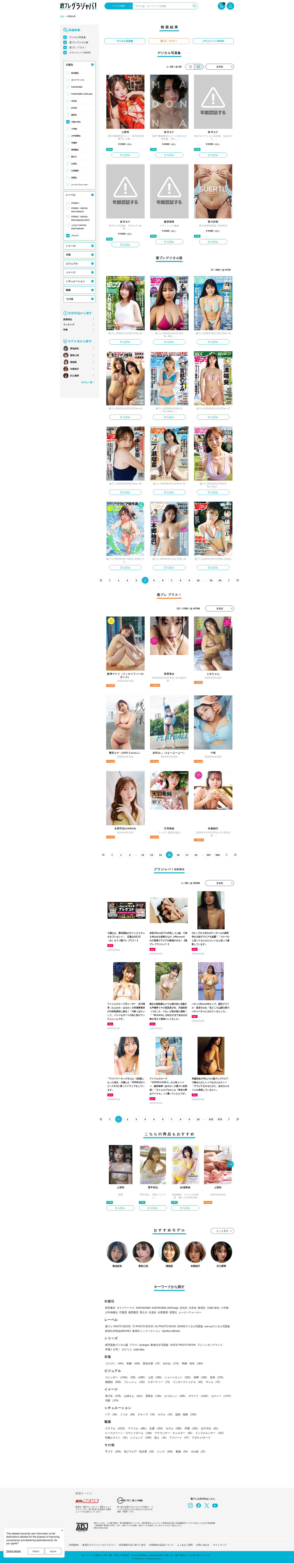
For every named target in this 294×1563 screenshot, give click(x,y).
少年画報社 (76, 136)
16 (178, 855)
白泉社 (74, 164)
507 (209, 855)
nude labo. (139, 1349)
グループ (147, 1414)
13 (151, 855)
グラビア (75, 236)
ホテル (166, 1414)
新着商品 (67, 319)
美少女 (114, 1395)
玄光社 (74, 101)
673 (220, 1119)
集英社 (74, 115)
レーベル (71, 194)
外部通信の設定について (161, 1545)
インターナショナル (188, 1381)
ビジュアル (72, 263)
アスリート (180, 1437)
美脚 (201, 1377)
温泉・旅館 (186, 1414)
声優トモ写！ (112, 1349)
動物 (182, 1451)
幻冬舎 (74, 108)
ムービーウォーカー (79, 185)
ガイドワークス (77, 80)
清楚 (112, 1400)
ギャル (214, 1381)
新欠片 (74, 157)
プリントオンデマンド (210, 1344)
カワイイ (199, 1395)
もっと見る (222, 1231)
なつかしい (175, 1395)
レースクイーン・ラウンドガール (129, 1433)
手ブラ (114, 1451)
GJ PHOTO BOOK (165, 1326)
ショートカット (178, 1377)
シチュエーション (75, 281)
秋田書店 (75, 73)
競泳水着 (152, 1363)
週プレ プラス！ (78, 47)
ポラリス (127, 1349)
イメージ (71, 272)
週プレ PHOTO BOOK (118, 1326)
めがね (172, 1363)
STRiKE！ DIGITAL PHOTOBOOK (79, 210)
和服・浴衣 (193, 1363)
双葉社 (74, 178)
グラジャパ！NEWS (80, 52)
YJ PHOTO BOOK (142, 1326)
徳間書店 (75, 150)
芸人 (161, 1437)
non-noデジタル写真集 (217, 1326)
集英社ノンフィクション (146, 1330)
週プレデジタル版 (78, 42)
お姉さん (134, 1395)
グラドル (116, 1428)
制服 (134, 1363)
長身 (217, 1377)
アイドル (138, 1428)
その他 (69, 299)
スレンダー (117, 1377)
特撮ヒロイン (117, 1437)
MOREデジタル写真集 (190, 1326)
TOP (62, 17)
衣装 (68, 254)
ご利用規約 (73, 1545)
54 (220, 580)
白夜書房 (75, 171)
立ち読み (125, 155)
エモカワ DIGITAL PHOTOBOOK (79, 227)
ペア (112, 1414)
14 (160, 855)
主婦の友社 (76, 122)
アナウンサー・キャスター (174, 1433)
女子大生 (210, 1428)
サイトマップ (219, 1545)
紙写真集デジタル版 (116, 1344)
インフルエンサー (210, 1433)
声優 (192, 1428)
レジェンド (141, 1437)
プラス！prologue (139, 1344)
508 (218, 855)
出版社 (69, 64)
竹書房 (74, 143)
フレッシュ (135, 1381)
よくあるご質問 (185, 1545)
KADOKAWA (76, 87)
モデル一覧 (86, 382)
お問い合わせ (202, 1545)
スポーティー (160, 1381)
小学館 (74, 129)
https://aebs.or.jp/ (101, 1528)
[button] (230, 1164)
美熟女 (154, 1395)
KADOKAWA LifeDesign (82, 94)
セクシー (222, 1395)
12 (142, 855)
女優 (156, 1428)
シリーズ (71, 245)
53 (211, 580)
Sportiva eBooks (171, 1330)
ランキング (68, 324)
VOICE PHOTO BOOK (183, 1344)
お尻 (155, 1377)
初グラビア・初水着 (140, 1451)
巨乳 (138, 1377)
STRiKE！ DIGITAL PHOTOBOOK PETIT (80, 218)
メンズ (165, 1451)
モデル (174, 1428)
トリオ (128, 1414)
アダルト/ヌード (201, 1437)
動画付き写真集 (159, 1344)
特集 (65, 329)
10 (198, 580)
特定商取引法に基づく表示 (132, 1545)
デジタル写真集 (77, 37)
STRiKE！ (75, 203)
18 (195, 855)
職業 (68, 290)
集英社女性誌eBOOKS (118, 1330)
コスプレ (115, 1363)
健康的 (114, 1381)
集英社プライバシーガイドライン (99, 1545)
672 (211, 1119)
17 (187, 855)
